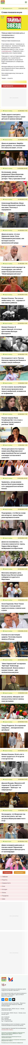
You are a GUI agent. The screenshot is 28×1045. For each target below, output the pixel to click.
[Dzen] (13, 999)
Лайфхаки (5, 876)
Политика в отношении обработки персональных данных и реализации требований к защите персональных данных (13, 1033)
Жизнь (4, 892)
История (4, 889)
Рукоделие (5, 896)
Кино (3, 886)
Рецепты (4, 880)
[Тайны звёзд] (2, 8)
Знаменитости (8, 8)
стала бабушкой (6, 51)
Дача (3, 899)
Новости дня (7, 841)
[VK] (2, 999)
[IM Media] (10, 979)
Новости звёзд (8, 111)
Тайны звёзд (3, 2)
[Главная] (3, 979)
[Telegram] (10, 999)
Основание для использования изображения (12, 1042)
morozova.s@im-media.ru (7, 1029)
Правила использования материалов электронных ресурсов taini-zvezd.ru (13, 1040)
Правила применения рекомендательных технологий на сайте (11, 1037)
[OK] (6, 999)
